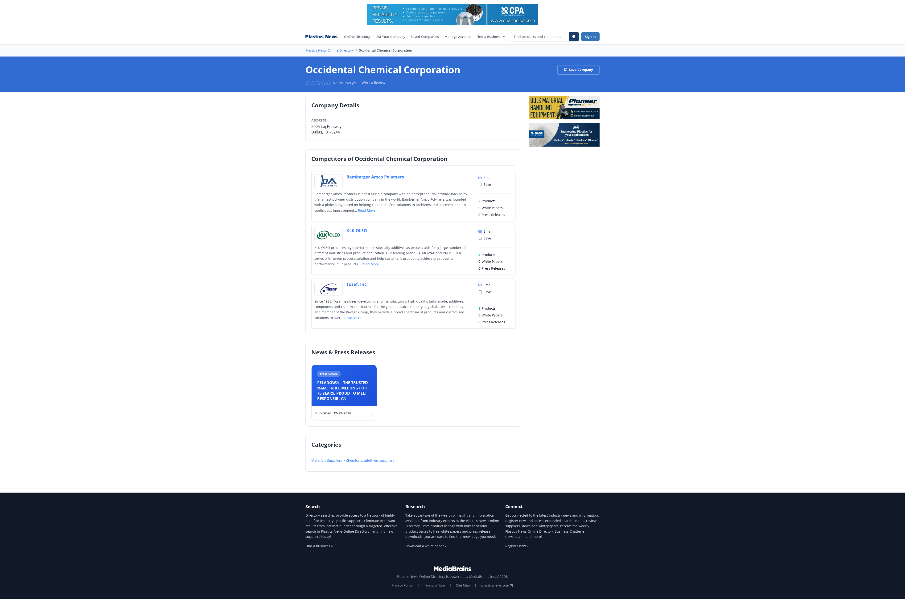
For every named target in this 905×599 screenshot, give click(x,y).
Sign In (590, 36)
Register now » (516, 546)
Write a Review (374, 82)
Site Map (463, 585)
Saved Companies (425, 36)
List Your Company (390, 36)
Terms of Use (434, 585)
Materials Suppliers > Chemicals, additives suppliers (352, 460)
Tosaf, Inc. (357, 284)
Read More (366, 210)
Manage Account (457, 36)
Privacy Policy (402, 585)
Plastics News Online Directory (329, 50)
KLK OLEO (356, 230)
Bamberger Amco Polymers (375, 177)
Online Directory (357, 36)
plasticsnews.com (495, 585)
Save (487, 184)
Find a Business (489, 36)
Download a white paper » (426, 546)
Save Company (581, 69)
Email (488, 177)
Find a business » (319, 546)
